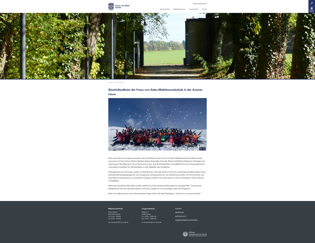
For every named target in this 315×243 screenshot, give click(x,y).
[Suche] (311, 3)
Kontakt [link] (178, 209)
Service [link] (204, 9)
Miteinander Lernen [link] (179, 9)
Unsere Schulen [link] (193, 9)
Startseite (110, 82)
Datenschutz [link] (180, 216)
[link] (311, 10)
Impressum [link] (179, 212)
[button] (200, 3)
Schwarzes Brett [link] (165, 9)
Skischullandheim (120, 82)
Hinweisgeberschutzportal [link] (186, 220)
